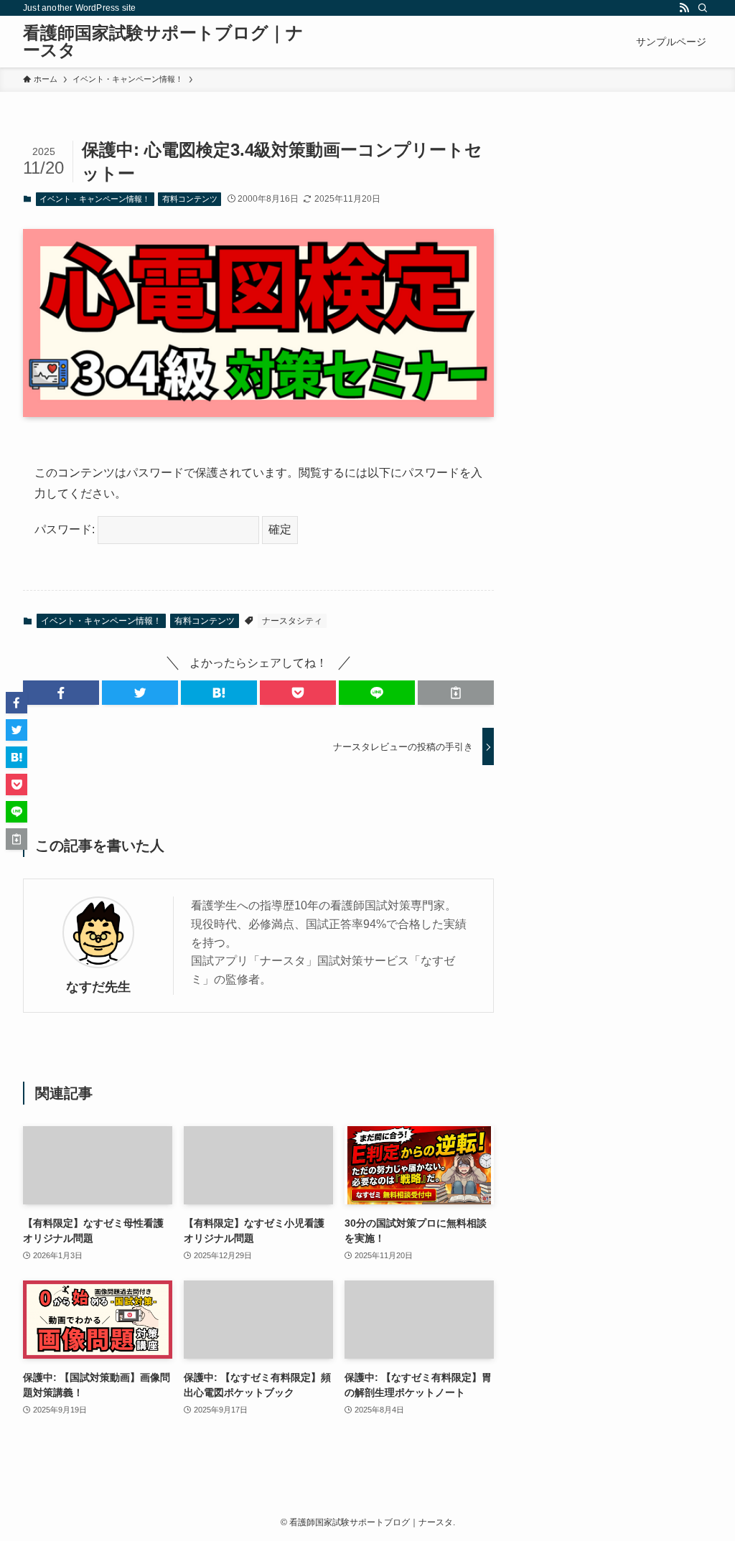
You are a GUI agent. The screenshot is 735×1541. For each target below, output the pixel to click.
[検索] (702, 8)
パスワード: (66, 529)
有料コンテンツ (189, 199)
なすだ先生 (98, 987)
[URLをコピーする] (456, 692)
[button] (61, 692)
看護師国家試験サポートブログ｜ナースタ (163, 41)
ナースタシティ (292, 621)
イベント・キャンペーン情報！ (94, 199)
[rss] (684, 8)
